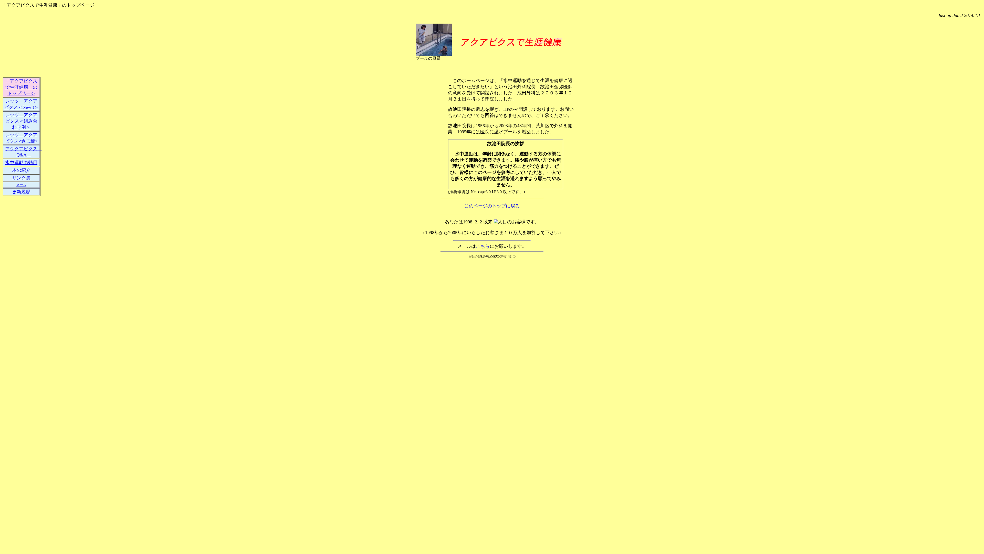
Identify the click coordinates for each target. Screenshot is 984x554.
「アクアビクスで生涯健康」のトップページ (21, 87)
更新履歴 (21, 191)
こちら (483, 246)
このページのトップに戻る (492, 206)
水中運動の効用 (21, 162)
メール (21, 185)
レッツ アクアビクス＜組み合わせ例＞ (21, 121)
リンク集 (21, 178)
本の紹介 (21, 170)
